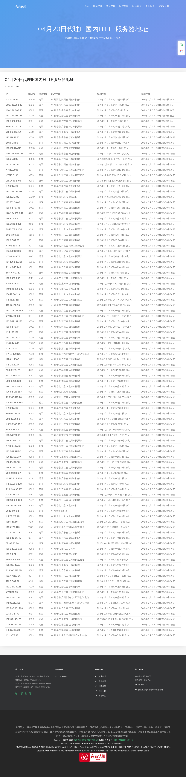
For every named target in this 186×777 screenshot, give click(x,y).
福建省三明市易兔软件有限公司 (150, 689)
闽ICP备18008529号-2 (123, 740)
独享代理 (137, 6)
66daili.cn (142, 685)
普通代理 (110, 6)
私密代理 (124, 6)
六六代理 (20, 7)
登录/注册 (163, 6)
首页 (87, 6)
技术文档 (102, 691)
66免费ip (62, 676)
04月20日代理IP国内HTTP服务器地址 (39, 79)
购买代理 (97, 6)
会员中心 (102, 696)
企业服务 (150, 6)
